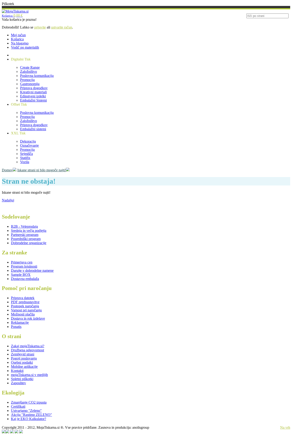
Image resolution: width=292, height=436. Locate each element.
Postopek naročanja (25, 306)
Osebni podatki (22, 362)
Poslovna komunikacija (37, 76)
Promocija (27, 80)
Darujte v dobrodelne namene (32, 270)
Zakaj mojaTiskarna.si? (27, 346)
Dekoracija (28, 141)
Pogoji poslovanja (24, 358)
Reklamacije (20, 322)
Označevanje (29, 145)
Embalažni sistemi (33, 129)
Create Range (30, 67)
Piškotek (8, 4)
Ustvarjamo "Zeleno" (26, 411)
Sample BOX (21, 275)
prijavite (40, 27)
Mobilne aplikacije (24, 366)
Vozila (24, 162)
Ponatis (16, 327)
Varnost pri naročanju (26, 310)
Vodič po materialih (25, 47)
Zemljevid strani (22, 354)
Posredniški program (26, 239)
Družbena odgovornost (27, 350)
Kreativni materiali (33, 92)
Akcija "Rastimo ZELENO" (31, 415)
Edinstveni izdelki (33, 96)
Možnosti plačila (23, 314)
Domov (7, 170)
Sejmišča (26, 154)
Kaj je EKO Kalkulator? (28, 419)
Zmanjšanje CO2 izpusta (29, 402)
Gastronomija (29, 84)
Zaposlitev (18, 383)
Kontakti (17, 371)
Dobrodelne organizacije (28, 243)
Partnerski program (24, 235)
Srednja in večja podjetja (28, 230)
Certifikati (18, 406)
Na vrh (285, 427)
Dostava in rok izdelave (28, 318)
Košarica (17, 39)
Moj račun (18, 35)
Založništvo (28, 71)
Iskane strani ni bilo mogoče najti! (41, 170)
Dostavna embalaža (25, 279)
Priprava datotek (22, 298)
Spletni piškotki (22, 379)
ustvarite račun (61, 27)
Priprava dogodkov (34, 88)
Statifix (25, 158)
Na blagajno (20, 43)
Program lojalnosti (24, 266)
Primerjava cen (21, 262)
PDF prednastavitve (25, 302)
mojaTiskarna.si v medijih (29, 375)
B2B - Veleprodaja (24, 226)
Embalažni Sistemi (33, 100)
